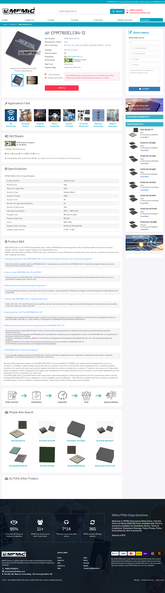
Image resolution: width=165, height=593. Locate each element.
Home (59, 558)
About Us (60, 560)
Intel (65, 42)
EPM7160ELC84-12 (74, 57)
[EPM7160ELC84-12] (18, 487)
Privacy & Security (147, 580)
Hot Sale (86, 563)
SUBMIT (146, 89)
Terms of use (160, 580)
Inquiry (85, 566)
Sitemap (136, 580)
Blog (59, 568)
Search (118, 11)
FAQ (58, 563)
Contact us (61, 566)
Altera (85, 560)
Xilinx (85, 558)
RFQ (62, 88)
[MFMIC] (19, 10)
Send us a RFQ (118, 535)
